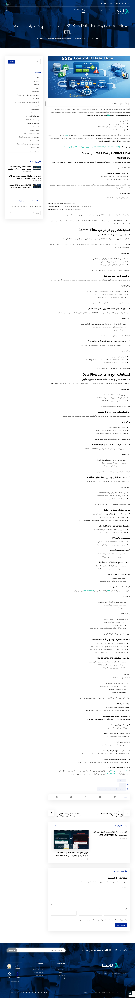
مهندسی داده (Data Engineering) (29, 137)
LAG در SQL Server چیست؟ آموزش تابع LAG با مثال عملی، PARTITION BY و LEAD (25, 177)
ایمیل (100, 909)
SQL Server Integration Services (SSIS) (107, 789)
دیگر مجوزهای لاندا (13, 981)
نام (126, 909)
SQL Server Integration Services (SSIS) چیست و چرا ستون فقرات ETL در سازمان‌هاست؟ (92, 147)
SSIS (66, 135)
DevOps (36, 81)
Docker (36, 85)
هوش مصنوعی (34, 148)
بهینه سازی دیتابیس (33, 113)
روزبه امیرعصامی (121, 780)
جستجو (12, 61)
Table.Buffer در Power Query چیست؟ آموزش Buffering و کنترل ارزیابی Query (19, 169)
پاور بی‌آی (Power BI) (32, 116)
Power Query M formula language (28, 95)
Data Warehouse (88, 591)
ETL (37, 88)
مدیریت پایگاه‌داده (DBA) (31, 134)
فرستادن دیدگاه (121, 925)
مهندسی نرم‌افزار (34, 141)
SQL (108, 591)
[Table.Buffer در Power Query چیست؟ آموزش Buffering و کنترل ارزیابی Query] (37, 169)
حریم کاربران (38, 972)
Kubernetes (35, 92)
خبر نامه (11, 950)
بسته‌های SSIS (114, 771)
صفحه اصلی (60, 969)
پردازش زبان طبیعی (33, 123)
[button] (128, 3)
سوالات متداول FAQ (36, 969)
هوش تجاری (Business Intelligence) (28, 144)
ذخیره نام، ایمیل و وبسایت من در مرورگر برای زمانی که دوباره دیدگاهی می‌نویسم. (100, 920)
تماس (110, 774)
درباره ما (61, 972)
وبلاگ (61, 978)
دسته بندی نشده (34, 127)
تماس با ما (39, 975)
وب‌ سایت (73, 909)
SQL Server (122, 789)
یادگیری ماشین (34, 151)
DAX (37, 78)
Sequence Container (113, 174)
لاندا (126, 771)
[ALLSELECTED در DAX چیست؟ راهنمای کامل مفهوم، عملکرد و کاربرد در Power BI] (37, 187)
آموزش (37, 106)
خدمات (61, 975)
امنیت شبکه (35, 109)
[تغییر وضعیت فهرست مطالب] (126, 103)
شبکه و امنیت (34, 130)
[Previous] (55, 825)
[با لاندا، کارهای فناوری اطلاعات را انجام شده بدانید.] (122, 11)
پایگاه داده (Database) (32, 120)
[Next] (52, 825)
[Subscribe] (10, 213)
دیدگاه (124, 888)
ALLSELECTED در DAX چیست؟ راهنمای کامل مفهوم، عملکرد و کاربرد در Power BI (20, 187)
